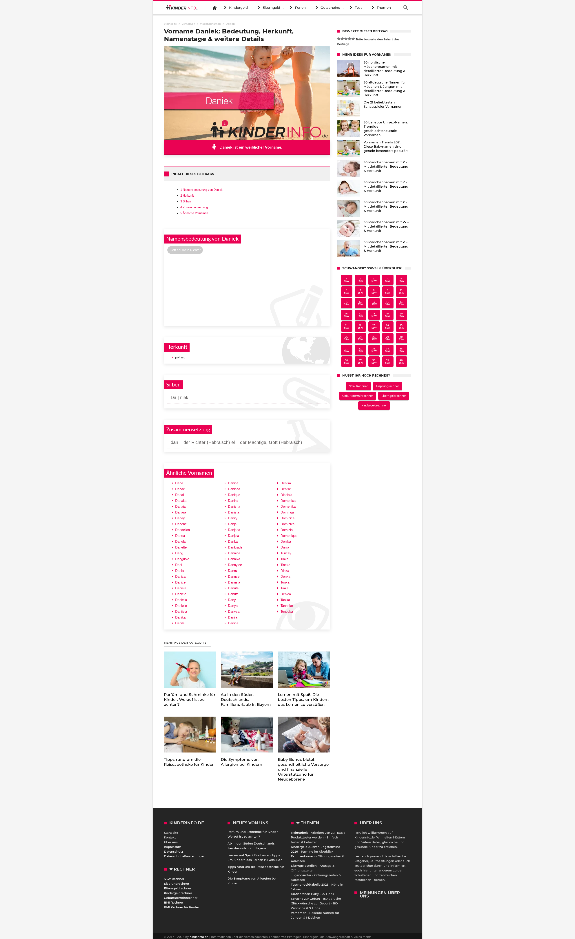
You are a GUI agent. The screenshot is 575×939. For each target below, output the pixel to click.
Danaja (180, 506)
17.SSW (360, 315)
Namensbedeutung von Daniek (201, 189)
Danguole (182, 559)
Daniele (180, 594)
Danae (180, 489)
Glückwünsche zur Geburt (310, 903)
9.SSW (387, 291)
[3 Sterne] (346, 39)
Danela (180, 541)
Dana (179, 483)
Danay (180, 518)
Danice (180, 582)
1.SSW (346, 280)
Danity (232, 518)
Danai (179, 495)
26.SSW (346, 338)
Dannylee (235, 565)
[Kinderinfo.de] (182, 7)
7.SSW (360, 291)
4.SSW (387, 280)
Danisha (234, 506)
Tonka (285, 582)
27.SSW (360, 338)
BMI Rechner (173, 902)
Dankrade (235, 547)
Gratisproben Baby (305, 894)
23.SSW (374, 326)
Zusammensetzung (194, 207)
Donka (285, 576)
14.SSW (387, 303)
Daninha (234, 489)
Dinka (285, 571)
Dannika (234, 559)
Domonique (289, 536)
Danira (233, 500)
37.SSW (360, 361)
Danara (180, 512)
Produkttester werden (307, 837)
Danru (232, 571)
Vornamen (298, 913)
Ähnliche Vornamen (194, 213)
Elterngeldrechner (393, 395)
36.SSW (346, 361)
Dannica (234, 553)
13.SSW (374, 303)
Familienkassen (303, 856)
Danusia (234, 582)
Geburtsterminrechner (357, 395)
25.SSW (401, 326)
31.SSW (346, 350)
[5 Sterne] (353, 39)
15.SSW (401, 303)
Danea (180, 536)
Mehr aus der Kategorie (185, 642)
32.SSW (360, 350)
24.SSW (387, 326)
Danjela (233, 536)
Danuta (233, 588)
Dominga (287, 512)
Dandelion (182, 530)
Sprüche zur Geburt (305, 898)
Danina (233, 483)
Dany (232, 600)
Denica (286, 594)
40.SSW (401, 361)
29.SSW (387, 338)
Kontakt (170, 837)
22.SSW (360, 326)
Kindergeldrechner (374, 405)
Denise (286, 489)
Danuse (233, 576)
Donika (286, 541)
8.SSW (374, 291)
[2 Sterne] (342, 39)
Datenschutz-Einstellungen (184, 856)
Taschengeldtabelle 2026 (309, 884)
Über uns (171, 842)
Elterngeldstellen (304, 865)
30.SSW (401, 338)
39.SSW (387, 361)
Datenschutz (173, 851)
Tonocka (287, 611)
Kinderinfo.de (199, 937)
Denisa (286, 483)
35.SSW (401, 350)
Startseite (171, 832)
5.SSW (401, 280)
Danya (233, 606)
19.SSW (387, 315)
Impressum (172, 847)
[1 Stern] (339, 39)
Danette (181, 547)
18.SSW (374, 315)
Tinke (284, 588)
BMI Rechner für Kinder (181, 907)
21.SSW (346, 326)
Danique (234, 495)
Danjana (234, 530)
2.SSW (360, 280)
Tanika (285, 600)
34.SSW (387, 350)
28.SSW (374, 338)
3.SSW (374, 280)
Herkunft (187, 195)
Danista (233, 512)
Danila (179, 623)
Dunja (285, 547)
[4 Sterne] (349, 39)
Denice (233, 623)
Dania (179, 571)
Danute (233, 594)
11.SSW (346, 303)
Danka (233, 541)
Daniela (180, 588)
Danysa (233, 611)
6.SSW (346, 291)
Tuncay (286, 553)
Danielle (181, 606)
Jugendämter (301, 875)
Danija (232, 617)
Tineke (285, 565)
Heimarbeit (299, 832)
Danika (180, 617)
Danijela (181, 611)
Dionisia (286, 495)
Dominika (287, 524)
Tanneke (287, 606)
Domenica (288, 500)
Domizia (287, 530)
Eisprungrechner (387, 386)
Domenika (288, 506)
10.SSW (401, 291)
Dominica (287, 518)
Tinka (284, 559)
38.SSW (374, 361)
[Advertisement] (247, 289)
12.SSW (360, 303)
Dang (179, 553)
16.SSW (346, 315)
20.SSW (401, 315)
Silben (185, 201)
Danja (232, 524)
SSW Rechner (358, 386)
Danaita (180, 500)
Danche (181, 524)
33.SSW (374, 350)
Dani (178, 565)
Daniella (181, 600)
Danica (180, 576)
